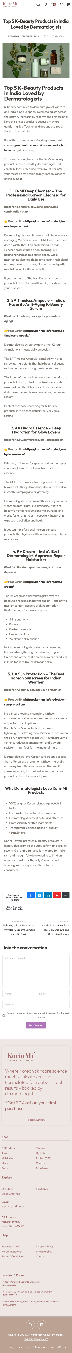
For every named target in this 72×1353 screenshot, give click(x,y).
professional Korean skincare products (14, 897)
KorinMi (15, 36)
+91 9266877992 (9, 1305)
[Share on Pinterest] (57, 895)
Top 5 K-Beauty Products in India (14, 908)
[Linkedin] (41, 1324)
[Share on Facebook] (31, 895)
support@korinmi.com (14, 1206)
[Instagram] (30, 1324)
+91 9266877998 (9, 1285)
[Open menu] (68, 4)
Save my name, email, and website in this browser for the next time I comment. (38, 1015)
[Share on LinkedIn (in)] (48, 895)
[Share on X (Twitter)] (39, 895)
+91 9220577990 (9, 1295)
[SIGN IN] (61, 4)
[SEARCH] (38, 4)
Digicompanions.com (36, 1338)
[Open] (45, 4)
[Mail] (65, 895)
